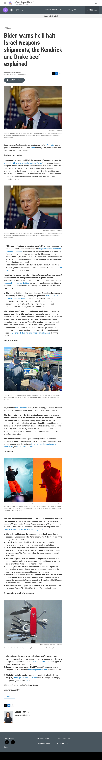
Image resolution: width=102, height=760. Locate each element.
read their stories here (24, 447)
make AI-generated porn (37, 670)
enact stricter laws (37, 662)
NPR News (7, 28)
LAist (27, 680)
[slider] (14, 10)
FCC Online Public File (42, 739)
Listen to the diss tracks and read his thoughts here (24, 529)
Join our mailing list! (63, 739)
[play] (5, 10)
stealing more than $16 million (25, 678)
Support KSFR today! (51, 16)
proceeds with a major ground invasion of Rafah (23, 163)
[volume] (11, 10)
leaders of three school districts (16, 283)
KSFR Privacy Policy (63, 743)
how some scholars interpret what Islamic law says (30, 333)
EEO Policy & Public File (43, 743)
